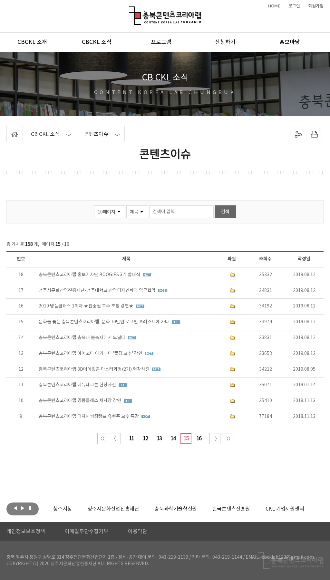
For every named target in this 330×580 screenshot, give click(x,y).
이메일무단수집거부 (86, 531)
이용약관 (137, 531)
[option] (62, 508)
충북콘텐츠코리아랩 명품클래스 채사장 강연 (80, 400)
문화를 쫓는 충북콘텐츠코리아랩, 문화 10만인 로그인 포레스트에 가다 (104, 322)
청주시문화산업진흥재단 (113, 509)
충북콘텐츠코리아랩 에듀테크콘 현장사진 (78, 385)
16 (199, 438)
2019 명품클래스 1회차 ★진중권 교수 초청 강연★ (86, 306)
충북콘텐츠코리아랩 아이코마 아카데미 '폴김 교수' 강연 (91, 353)
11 (131, 438)
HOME (274, 6)
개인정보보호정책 (25, 531)
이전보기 (15, 508)
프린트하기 (313, 134)
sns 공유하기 (298, 134)
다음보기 (22, 508)
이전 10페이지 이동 (115, 438)
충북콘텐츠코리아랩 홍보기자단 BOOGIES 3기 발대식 (90, 274)
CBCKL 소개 (32, 42)
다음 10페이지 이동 (214, 438)
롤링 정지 (30, 508)
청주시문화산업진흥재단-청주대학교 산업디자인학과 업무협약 (98, 290)
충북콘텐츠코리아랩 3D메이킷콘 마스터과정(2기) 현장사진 (94, 369)
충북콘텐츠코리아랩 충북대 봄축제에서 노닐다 (82, 337)
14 (173, 438)
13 (159, 438)
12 (145, 438)
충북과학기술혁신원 (175, 509)
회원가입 (316, 6)
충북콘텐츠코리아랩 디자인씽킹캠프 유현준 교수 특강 (89, 416)
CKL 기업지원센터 (285, 509)
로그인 (294, 6)
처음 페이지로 (102, 438)
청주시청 (62, 509)
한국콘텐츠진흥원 (231, 509)
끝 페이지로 (227, 438)
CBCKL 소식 (97, 42)
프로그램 (161, 42)
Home (8, 129)
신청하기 (225, 42)
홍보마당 (289, 42)
